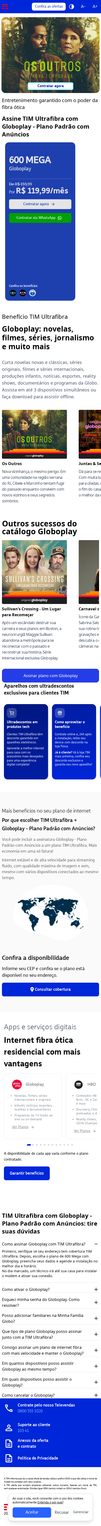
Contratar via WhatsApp (35, 218)
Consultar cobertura (53, 989)
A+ (95, 6)
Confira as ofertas (49, 6)
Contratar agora (51, 86)
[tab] (29, 1145)
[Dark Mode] (71, 6)
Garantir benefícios (27, 1173)
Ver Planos (20, 1127)
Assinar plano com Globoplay (51, 675)
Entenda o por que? (50, 1502)
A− (83, 6)
